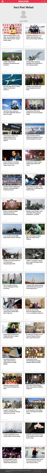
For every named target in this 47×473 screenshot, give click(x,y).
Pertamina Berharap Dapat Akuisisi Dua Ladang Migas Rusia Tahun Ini (11, 311)
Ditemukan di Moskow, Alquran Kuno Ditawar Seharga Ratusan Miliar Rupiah (10, 362)
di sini (21, 470)
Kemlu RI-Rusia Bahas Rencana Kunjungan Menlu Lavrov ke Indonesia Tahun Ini (34, 311)
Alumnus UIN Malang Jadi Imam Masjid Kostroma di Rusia (33, 88)
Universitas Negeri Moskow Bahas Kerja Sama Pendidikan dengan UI (34, 387)
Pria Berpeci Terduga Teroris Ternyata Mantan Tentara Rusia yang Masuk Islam (34, 336)
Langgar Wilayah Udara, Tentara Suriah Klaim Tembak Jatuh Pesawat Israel (11, 412)
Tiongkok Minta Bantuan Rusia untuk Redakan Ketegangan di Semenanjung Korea (34, 287)
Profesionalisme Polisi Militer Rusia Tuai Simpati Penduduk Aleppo (34, 412)
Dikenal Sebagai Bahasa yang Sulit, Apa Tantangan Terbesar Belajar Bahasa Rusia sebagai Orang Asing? (12, 38)
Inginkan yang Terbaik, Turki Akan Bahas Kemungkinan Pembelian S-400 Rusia (34, 213)
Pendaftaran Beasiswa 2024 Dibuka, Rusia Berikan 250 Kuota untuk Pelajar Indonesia (34, 37)
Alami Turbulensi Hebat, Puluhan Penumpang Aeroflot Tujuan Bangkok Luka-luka (34, 137)
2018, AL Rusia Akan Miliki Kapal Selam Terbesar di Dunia (12, 236)
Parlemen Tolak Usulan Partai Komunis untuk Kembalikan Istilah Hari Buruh (11, 188)
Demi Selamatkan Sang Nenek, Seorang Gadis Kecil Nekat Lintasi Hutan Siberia (34, 461)
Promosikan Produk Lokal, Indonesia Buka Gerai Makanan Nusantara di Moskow (10, 138)
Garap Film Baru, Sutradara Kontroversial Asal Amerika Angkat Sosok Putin (11, 163)
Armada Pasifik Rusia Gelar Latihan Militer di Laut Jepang (11, 435)
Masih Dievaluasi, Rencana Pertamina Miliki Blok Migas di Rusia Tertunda (12, 112)
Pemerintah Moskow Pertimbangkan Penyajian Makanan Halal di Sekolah (33, 361)
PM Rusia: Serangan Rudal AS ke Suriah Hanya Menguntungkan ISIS (11, 262)
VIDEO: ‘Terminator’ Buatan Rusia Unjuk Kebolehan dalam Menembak (34, 262)
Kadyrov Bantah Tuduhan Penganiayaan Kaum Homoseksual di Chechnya (10, 213)
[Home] (2, 1)
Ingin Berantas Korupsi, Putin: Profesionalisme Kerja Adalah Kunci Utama (34, 436)
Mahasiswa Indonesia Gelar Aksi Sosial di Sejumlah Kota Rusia (11, 387)
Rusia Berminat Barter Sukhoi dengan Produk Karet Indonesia (11, 88)
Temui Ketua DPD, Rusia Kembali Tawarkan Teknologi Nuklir (34, 112)
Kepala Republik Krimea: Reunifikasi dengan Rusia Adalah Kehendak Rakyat (10, 461)
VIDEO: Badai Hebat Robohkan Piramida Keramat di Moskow (11, 63)
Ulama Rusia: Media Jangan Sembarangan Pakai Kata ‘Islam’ (34, 163)
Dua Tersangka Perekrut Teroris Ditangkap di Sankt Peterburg (10, 287)
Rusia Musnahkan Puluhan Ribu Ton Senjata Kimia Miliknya (33, 237)
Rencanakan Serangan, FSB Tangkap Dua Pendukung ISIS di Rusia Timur (34, 188)
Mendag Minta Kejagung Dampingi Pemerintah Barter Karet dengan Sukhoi (34, 63)
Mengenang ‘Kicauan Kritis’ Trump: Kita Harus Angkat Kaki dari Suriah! (11, 336)
